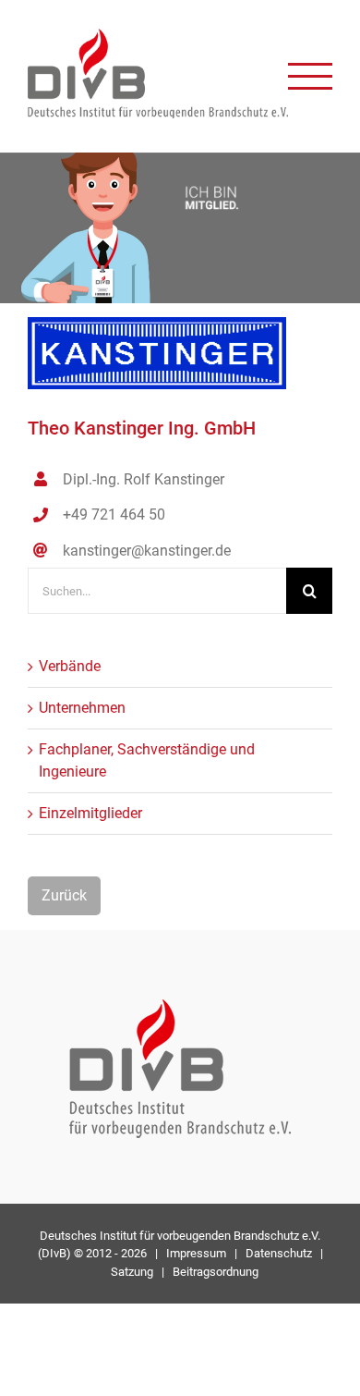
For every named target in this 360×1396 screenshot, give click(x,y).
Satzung (132, 1272)
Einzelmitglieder (90, 813)
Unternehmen (82, 707)
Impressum (196, 1253)
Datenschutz (279, 1253)
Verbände (70, 666)
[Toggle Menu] (310, 76)
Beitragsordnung (215, 1272)
